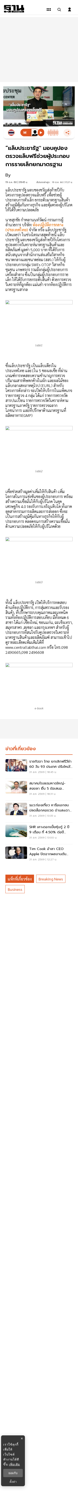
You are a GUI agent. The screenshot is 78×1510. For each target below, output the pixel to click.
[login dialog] (69, 9)
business (15, 889)
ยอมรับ (13, 1473)
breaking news (51, 878)
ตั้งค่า (13, 1481)
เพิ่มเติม (14, 1464)
